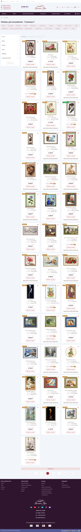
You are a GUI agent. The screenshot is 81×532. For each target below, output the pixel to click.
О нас (63, 483)
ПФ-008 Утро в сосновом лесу (50, 176)
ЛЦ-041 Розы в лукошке (71, 268)
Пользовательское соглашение (33, 522)
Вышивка (43, 483)
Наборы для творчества (28, 13)
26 (65, 473)
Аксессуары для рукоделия (46, 492)
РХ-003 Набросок (30, 178)
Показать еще (50, 468)
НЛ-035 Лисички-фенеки (71, 176)
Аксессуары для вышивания (46, 489)
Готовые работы (44, 494)
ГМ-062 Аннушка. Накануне (50, 359)
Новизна (38, 36)
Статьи (23, 1)
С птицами (51, 25)
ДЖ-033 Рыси (50, 269)
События (2, 489)
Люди (76, 25)
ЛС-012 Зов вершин (71, 117)
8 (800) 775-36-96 (41, 512)
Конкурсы (3, 487)
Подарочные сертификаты (26, 485)
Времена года (38, 28)
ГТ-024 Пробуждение (30, 56)
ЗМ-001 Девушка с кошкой (50, 422)
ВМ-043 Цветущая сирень (51, 329)
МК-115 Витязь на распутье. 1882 (70, 237)
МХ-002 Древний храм (50, 146)
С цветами (59, 25)
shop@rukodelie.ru (41, 517)
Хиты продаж (10, 25)
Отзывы (33, 1)
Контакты (18, 1)
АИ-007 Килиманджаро (30, 117)
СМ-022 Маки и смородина (30, 268)
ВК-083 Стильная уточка (71, 359)
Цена (42, 36)
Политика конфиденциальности (48, 522)
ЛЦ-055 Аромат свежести (71, 207)
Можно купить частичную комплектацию (30, 67)
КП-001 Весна (71, 56)
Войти (65, 7)
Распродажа (18, 25)
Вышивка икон (5, 28)
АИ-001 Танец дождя (30, 147)
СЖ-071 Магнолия (30, 452)
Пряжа (14, 13)
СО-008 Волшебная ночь (30, 361)
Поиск (59, 7)
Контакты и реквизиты (66, 487)
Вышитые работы (56, 13)
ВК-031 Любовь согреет (70, 330)
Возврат (22, 491)
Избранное (71, 7)
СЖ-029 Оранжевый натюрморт (71, 390)
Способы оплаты (24, 487)
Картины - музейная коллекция (16, 28)
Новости (28, 1)
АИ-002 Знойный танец (50, 86)
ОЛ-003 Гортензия (30, 208)
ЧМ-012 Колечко (71, 300)
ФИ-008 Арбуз (50, 54)
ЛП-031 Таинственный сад (30, 330)
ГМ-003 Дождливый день (30, 422)
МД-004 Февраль (71, 422)
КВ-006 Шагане (51, 208)
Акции (78, 13)
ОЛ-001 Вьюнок (71, 147)
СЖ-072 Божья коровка (30, 86)
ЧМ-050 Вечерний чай (30, 391)
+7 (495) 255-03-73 (41, 515)
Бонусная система (24, 483)
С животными (33, 25)
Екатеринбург (5, 1)
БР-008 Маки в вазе (71, 85)
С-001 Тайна (30, 300)
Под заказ (25, 25)
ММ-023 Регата (51, 390)
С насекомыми (42, 25)
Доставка (23, 489)
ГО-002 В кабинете (50, 239)
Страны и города (48, 28)
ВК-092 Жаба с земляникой (50, 300)
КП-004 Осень (50, 116)
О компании (12, 1)
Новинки (68, 13)
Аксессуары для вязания (46, 491)
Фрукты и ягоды (68, 25)
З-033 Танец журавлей (30, 239)
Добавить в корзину (30, 64)
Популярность (31, 36)
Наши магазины (65, 485)
